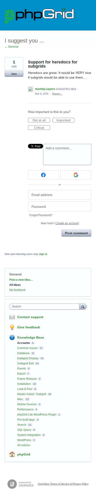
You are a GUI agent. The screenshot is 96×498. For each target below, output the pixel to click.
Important (65, 120)
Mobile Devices (27, 404)
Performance (25, 409)
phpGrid (23, 454)
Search (21, 424)
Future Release (27, 378)
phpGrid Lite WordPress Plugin (36, 414)
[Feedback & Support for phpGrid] (40, 15)
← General (11, 46)
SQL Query (24, 430)
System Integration (29, 435)
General (15, 274)
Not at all (41, 120)
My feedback (17, 290)
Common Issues (27, 348)
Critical (42, 128)
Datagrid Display (27, 358)
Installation (24, 384)
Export (21, 373)
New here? (60, 223)
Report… (57, 93)
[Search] (83, 306)
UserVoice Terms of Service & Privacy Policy (63, 483)
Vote (14, 74)
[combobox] (45, 306)
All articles (23, 445)
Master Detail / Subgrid (31, 394)
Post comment (76, 233)
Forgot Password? (40, 215)
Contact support (30, 317)
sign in (43, 254)
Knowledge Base (30, 337)
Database (23, 353)
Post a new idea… (21, 279)
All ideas (15, 285)
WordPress (24, 440)
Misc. (20, 399)
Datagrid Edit (25, 363)
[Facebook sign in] (43, 175)
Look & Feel (24, 389)
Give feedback (28, 327)
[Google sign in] (76, 175)
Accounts (23, 343)
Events (21, 368)
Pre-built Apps (26, 419)
